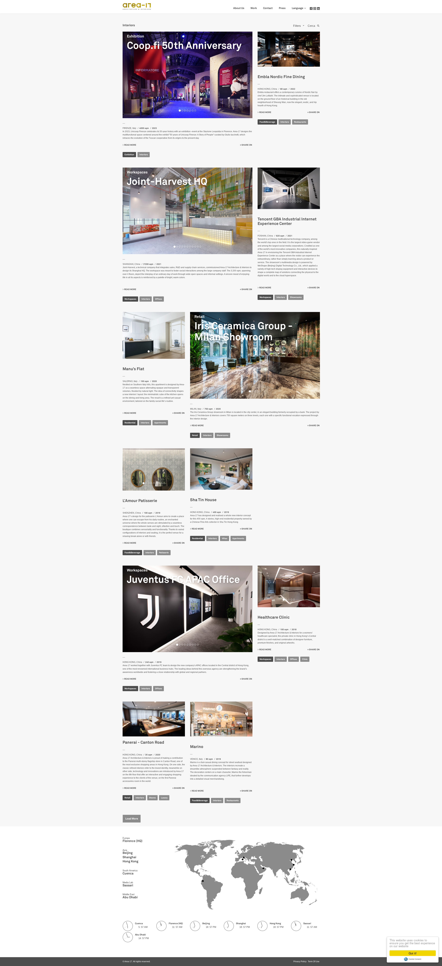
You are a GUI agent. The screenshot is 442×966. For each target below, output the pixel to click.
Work (254, 8)
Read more (130, 145)
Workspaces (137, 172)
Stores (152, 797)
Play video (154, 719)
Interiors (143, 154)
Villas (224, 538)
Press (282, 8)
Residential (130, 422)
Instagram (314, 8)
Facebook (311, 8)
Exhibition (135, 36)
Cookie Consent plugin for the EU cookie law (412, 959)
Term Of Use (313, 961)
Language (298, 8)
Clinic (305, 659)
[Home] (138, 5)
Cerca (311, 25)
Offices (158, 299)
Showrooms (296, 297)
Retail (199, 316)
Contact (268, 8)
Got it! (413, 953)
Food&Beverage (267, 122)
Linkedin (318, 8)
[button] (132, 75)
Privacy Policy (299, 961)
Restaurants (300, 122)
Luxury (164, 797)
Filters (297, 25)
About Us (238, 8)
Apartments (160, 422)
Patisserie (164, 552)
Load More (131, 818)
